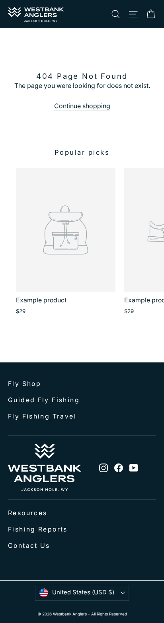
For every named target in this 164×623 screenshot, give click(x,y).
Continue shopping (82, 106)
